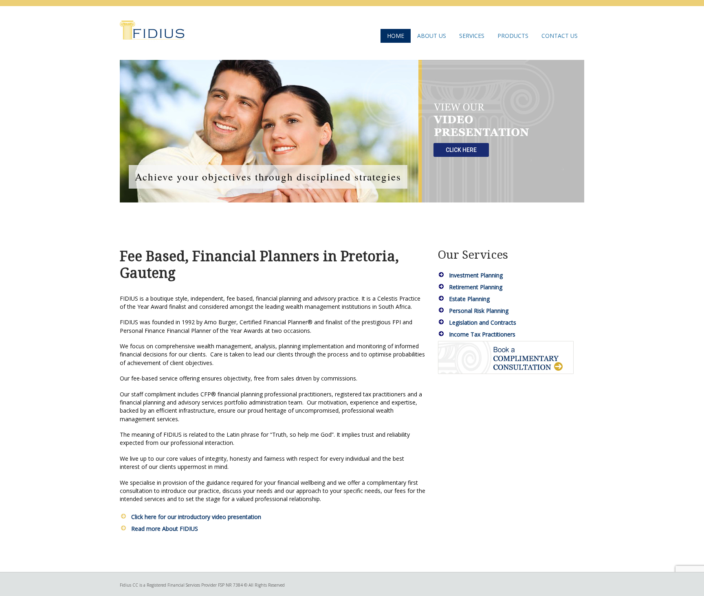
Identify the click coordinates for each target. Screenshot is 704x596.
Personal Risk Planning (478, 310)
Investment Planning (476, 275)
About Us (431, 36)
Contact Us (559, 36)
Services (471, 36)
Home (395, 36)
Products (512, 36)
